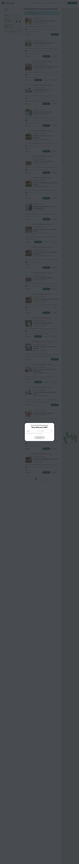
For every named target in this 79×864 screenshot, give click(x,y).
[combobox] (32, 431)
